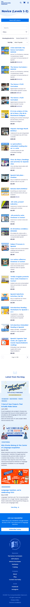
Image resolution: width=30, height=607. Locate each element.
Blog (15, 577)
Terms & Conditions (15, 602)
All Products (15, 559)
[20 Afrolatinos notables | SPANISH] (5, 234)
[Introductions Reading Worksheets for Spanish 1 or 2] (5, 314)
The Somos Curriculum (15, 556)
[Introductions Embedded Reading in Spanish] (5, 329)
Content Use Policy (15, 579)
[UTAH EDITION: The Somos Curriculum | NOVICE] (5, 55)
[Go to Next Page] (27, 357)
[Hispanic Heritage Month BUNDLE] (5, 134)
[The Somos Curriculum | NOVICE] (5, 73)
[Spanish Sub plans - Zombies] (5, 179)
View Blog (14, 507)
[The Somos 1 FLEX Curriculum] (5, 102)
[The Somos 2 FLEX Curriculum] (5, 88)
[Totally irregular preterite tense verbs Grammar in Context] (5, 283)
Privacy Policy (15, 600)
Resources (4, 401)
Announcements (6, 487)
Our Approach (5, 398)
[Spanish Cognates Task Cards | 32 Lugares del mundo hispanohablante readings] (5, 345)
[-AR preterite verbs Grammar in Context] (5, 219)
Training (15, 567)
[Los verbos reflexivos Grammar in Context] (5, 265)
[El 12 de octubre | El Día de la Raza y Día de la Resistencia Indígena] (5, 117)
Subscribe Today (15, 529)
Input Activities (13, 398)
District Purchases (15, 561)
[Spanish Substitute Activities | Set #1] (5, 298)
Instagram (15, 589)
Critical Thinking (5, 442)
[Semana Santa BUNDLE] (5, 193)
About (15, 574)
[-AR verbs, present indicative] (5, 206)
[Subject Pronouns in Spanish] (5, 249)
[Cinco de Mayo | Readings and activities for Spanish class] (5, 165)
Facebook (15, 587)
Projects (20, 398)
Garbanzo (15, 564)
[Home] (6, 3)
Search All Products (15, 20)
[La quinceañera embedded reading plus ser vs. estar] (5, 149)
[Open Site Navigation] (28, 2)
